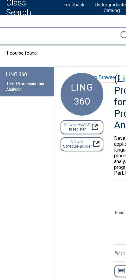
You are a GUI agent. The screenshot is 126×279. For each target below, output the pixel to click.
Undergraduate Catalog (110, 7)
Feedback (73, 5)
